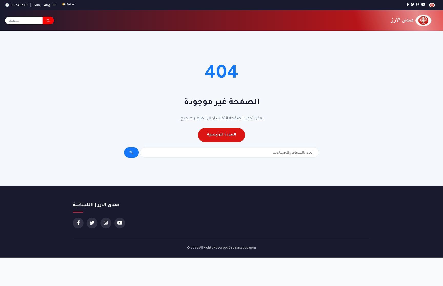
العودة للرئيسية (221, 135)
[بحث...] (48, 20)
